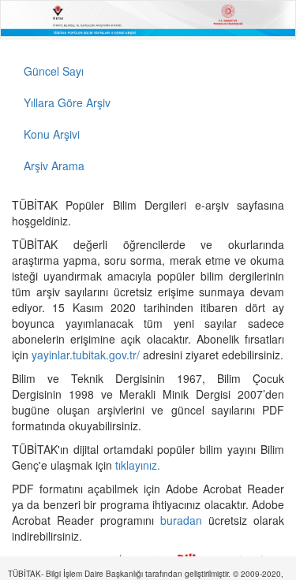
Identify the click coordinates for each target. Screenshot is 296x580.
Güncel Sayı (54, 71)
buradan (184, 520)
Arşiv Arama (54, 165)
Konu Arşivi (52, 134)
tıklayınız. (139, 465)
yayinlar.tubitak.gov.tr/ (86, 354)
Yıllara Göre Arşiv (67, 102)
